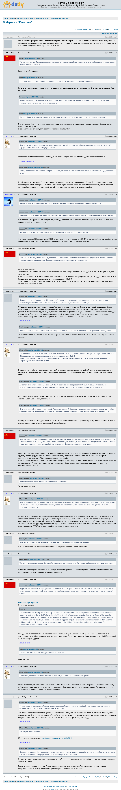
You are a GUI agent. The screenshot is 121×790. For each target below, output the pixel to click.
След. (116, 29)
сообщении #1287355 (35, 142)
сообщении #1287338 (30, 97)
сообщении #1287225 (35, 559)
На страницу (79, 29)
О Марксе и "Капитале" (17, 22)
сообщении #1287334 (37, 405)
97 (109, 29)
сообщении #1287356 (35, 254)
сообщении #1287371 (35, 672)
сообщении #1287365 (35, 499)
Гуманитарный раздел (42, 781)
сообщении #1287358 (35, 167)
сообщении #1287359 (35, 436)
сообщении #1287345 (35, 200)
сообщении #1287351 (35, 229)
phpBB (52, 789)
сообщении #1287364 (35, 585)
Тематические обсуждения (24, 781)
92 (95, 29)
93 (98, 29)
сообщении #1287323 (35, 212)
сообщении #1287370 (30, 649)
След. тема (113, 33)
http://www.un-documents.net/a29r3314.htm (58, 738)
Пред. (85, 29)
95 (103, 29)
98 (111, 29)
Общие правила (72, 786)
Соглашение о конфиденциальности (55, 786)
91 (92, 29)
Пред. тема (105, 33)
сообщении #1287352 (30, 58)
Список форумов (9, 781)
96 (106, 29)
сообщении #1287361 (35, 350)
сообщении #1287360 (37, 327)
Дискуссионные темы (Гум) (59, 781)
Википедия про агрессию (28, 602)
